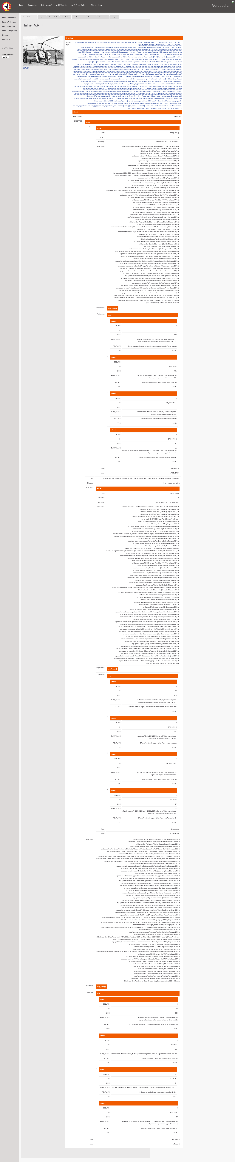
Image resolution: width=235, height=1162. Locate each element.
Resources (103, 17)
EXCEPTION (78, 121)
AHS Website (61, 5)
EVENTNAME (77, 116)
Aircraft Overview (29, 17)
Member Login (96, 5)
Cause (91, 127)
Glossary (5, 35)
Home (20, 5)
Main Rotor (65, 17)
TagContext (100, 314)
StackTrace (100, 146)
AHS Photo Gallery (79, 5)
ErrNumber (100, 137)
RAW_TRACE (115, 339)
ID (119, 330)
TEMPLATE (116, 346)
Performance (78, 17)
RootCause (89, 487)
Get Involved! (46, 5)
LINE (118, 334)
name (102, 473)
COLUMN (117, 326)
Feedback (6, 39)
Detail (102, 133)
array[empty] (112, 308)
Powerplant (53, 17)
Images (114, 17)
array (109, 315)
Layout (42, 17)
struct (75, 112)
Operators (91, 17)
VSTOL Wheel (7, 48)
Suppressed (100, 307)
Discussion (32, 5)
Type (102, 468)
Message (101, 141)
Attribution (26, 67)
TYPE (118, 350)
